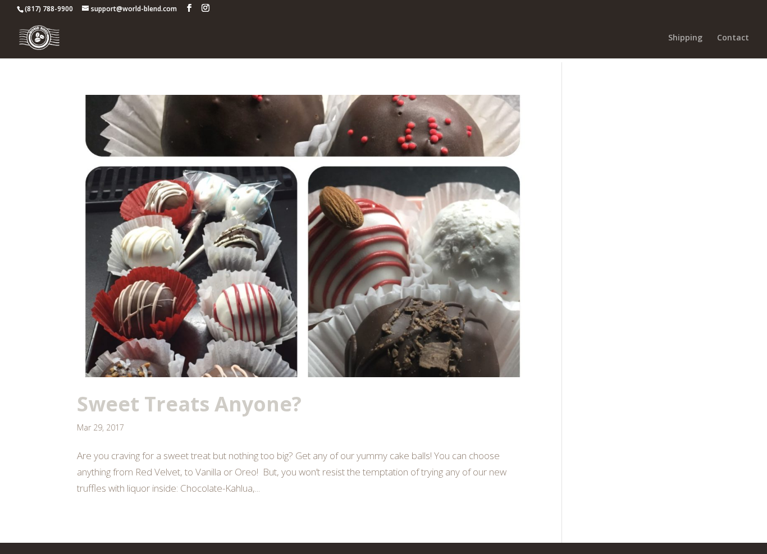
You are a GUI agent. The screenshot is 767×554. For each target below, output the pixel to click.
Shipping (685, 38)
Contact (733, 38)
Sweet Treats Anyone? (189, 404)
